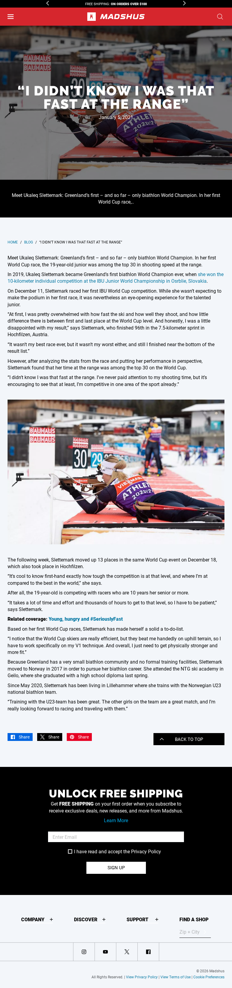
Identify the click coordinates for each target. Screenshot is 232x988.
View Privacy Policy (142, 976)
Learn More (116, 820)
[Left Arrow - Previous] (48, 3)
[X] (126, 952)
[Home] (116, 16)
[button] (10, 17)
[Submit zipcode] (205, 932)
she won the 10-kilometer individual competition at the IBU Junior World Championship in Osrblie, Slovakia (116, 277)
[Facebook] (148, 952)
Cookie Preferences (208, 976)
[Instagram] (84, 952)
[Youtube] (105, 952)
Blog (28, 242)
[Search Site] (220, 17)
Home (13, 242)
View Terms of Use (175, 976)
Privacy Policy (146, 851)
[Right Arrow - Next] (184, 3)
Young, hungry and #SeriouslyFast (86, 619)
